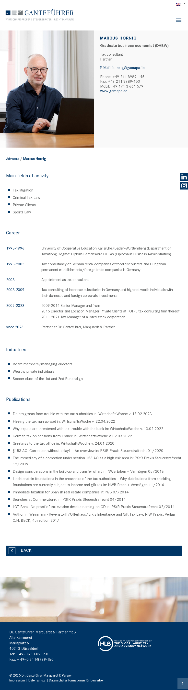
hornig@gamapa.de (128, 67)
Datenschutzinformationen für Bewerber (76, 680)
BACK (26, 550)
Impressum (17, 680)
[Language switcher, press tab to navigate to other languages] (181, 4)
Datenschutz (37, 680)
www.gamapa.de (113, 90)
